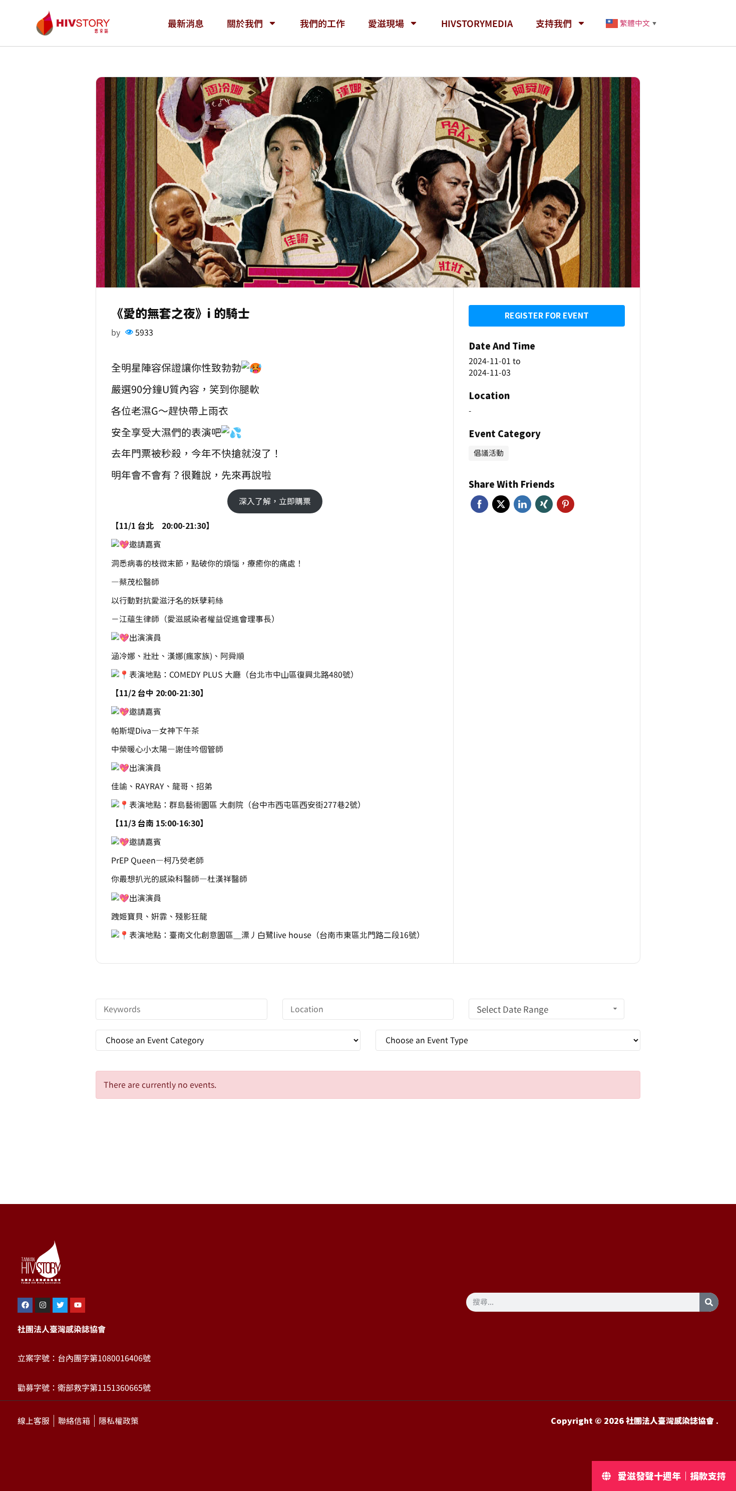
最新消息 (186, 23)
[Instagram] (42, 1305)
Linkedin (522, 504)
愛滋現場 (386, 23)
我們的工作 (322, 23)
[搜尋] (708, 1302)
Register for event (547, 316)
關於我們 (245, 23)
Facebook (479, 504)
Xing (544, 504)
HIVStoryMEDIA (477, 23)
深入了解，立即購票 (275, 501)
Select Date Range (512, 1009)
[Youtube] (77, 1305)
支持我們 (554, 23)
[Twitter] (60, 1305)
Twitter (501, 504)
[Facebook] (25, 1305)
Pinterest (565, 504)
